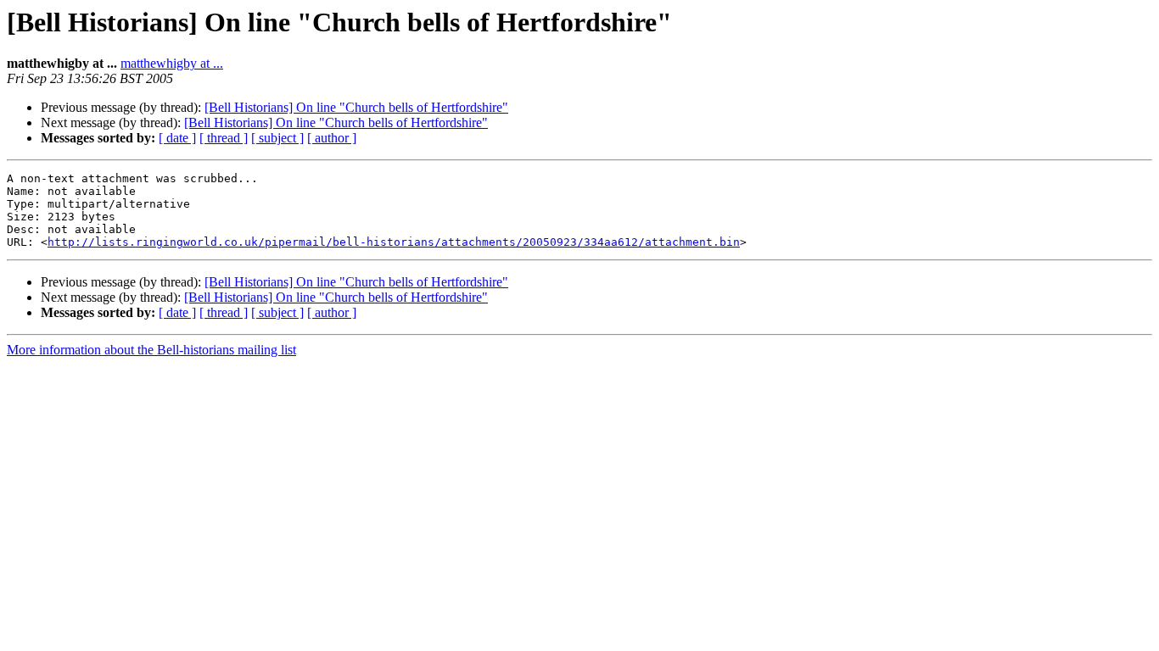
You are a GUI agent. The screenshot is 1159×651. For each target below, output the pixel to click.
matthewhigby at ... (171, 63)
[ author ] (331, 138)
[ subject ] (277, 138)
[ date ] (177, 138)
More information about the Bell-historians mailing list (151, 349)
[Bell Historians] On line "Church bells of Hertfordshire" (356, 107)
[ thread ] (223, 138)
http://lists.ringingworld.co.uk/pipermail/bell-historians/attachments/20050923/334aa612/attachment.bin (394, 242)
